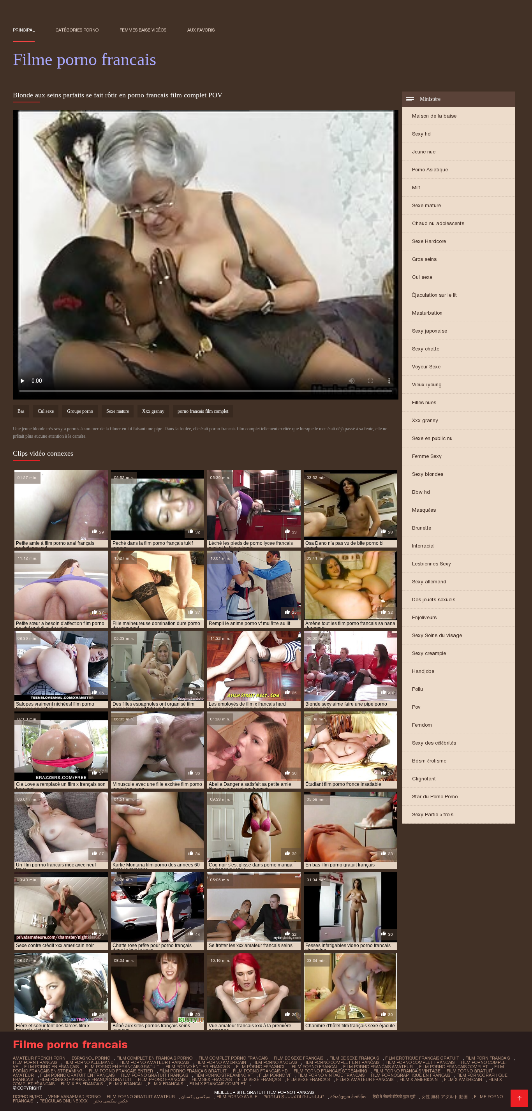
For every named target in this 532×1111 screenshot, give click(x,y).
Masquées (424, 510)
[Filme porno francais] (519, 1098)
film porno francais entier (121, 1071)
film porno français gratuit (193, 1071)
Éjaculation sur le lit (434, 295)
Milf (416, 187)
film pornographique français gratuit (85, 1079)
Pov (416, 707)
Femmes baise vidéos (143, 30)
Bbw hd (421, 492)
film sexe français (259, 1079)
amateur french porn (39, 1058)
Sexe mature (426, 205)
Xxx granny (425, 420)
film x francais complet (217, 1083)
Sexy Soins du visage (437, 635)
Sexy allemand (429, 582)
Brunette (421, 528)
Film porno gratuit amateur (141, 1096)
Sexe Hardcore (429, 241)
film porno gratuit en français (77, 1075)
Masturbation (427, 313)
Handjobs (423, 671)
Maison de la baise (434, 116)
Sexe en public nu (432, 438)
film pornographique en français (410, 1075)
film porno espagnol (260, 1066)
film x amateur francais (364, 1079)
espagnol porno (91, 1058)
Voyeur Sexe (426, 367)
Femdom (422, 725)
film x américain (463, 1079)
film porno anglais (274, 1062)
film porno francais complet (453, 1066)
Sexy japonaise (429, 331)
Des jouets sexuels (433, 599)
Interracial (423, 546)
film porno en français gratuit (122, 1066)
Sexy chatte (425, 349)
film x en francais (82, 1083)
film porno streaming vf (223, 1075)
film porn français (35, 1062)
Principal (24, 30)
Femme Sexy (427, 456)
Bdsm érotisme (429, 761)
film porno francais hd (260, 1071)
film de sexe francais (298, 1058)
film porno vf (275, 1075)
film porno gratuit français (154, 1075)
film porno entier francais (198, 1066)
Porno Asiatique (430, 170)
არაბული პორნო (348, 1096)
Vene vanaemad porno (74, 1096)
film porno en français (51, 1066)
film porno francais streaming (330, 1071)
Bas (21, 411)
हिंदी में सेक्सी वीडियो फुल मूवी (394, 1096)
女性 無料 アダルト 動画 (444, 1096)
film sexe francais (308, 1079)
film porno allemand (88, 1062)
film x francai (125, 1083)
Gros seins (424, 259)
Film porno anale (237, 1096)
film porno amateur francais (154, 1062)
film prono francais (161, 1079)
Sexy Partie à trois (432, 814)
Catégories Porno (77, 30)
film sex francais (212, 1079)
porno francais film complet (203, 411)
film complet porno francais (233, 1058)
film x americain (419, 1079)
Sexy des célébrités (434, 743)
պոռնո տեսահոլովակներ (294, 1096)
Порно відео (27, 1096)
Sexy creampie (429, 653)
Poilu (417, 689)
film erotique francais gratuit (422, 1058)
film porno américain (221, 1062)
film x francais (165, 1083)
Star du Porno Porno (435, 796)
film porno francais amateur (378, 1066)
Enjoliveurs (424, 617)
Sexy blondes (427, 474)
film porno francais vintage (406, 1071)
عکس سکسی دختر (111, 1101)
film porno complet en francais (341, 1062)
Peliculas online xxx (63, 1101)
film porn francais (487, 1058)
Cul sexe (422, 277)
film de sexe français (354, 1058)
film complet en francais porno (154, 1058)
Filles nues (424, 402)
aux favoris (201, 30)
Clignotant (424, 779)
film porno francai (314, 1066)
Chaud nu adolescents (438, 223)
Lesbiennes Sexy (431, 564)
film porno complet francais (420, 1062)
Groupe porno (80, 411)
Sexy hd (421, 134)
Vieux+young (427, 384)
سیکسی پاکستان (195, 1096)
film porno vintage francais (331, 1075)
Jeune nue (423, 152)
